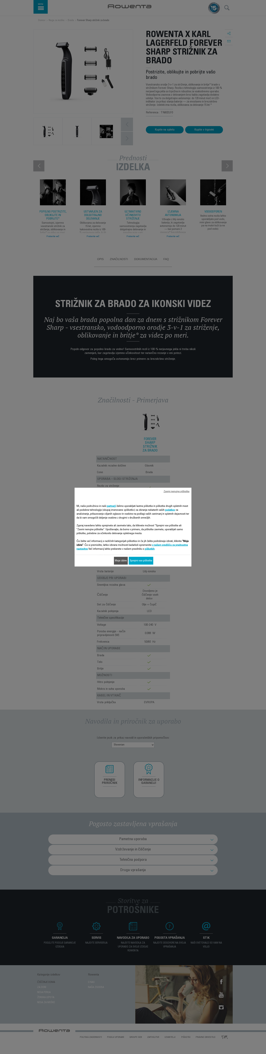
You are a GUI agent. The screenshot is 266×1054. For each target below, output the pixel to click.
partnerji (111, 506)
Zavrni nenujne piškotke (176, 491)
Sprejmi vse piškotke (141, 560)
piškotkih (150, 549)
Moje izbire (121, 560)
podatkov (170, 510)
